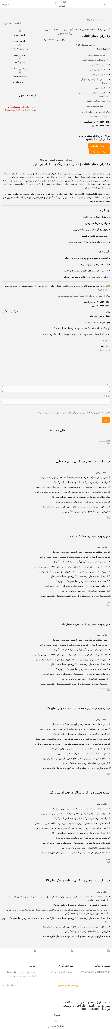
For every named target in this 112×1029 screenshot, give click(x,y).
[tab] (69, 160)
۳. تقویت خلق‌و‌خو (100, 64)
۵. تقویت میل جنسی (98, 74)
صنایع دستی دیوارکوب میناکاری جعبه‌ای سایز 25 (80, 792)
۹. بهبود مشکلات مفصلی (97, 101)
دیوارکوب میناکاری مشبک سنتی (90, 536)
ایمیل (107, 396)
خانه (108, 20)
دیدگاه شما (104, 350)
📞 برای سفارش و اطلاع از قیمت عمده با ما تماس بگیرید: (84, 296)
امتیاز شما (104, 340)
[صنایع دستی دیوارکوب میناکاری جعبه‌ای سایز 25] (104, 778)
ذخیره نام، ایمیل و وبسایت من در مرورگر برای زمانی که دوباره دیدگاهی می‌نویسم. (73, 412)
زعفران (90, 20)
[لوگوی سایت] (56, 4)
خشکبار (99, 20)
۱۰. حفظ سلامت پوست (97, 106)
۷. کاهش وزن (101, 88)
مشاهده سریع (99, 455)
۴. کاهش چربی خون (99, 69)
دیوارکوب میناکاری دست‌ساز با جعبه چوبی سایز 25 (78, 708)
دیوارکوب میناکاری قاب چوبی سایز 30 (86, 624)
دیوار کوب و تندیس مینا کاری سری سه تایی (83, 461)
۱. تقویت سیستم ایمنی (97, 55)
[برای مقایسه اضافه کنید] (106, 455)
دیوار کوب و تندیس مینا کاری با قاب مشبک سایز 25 (77, 880)
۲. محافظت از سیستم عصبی (94, 60)
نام (108, 383)
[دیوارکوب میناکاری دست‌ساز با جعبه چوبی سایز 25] (104, 693)
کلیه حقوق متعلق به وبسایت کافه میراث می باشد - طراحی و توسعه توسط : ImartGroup (86, 1005)
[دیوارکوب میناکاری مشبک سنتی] (104, 521)
